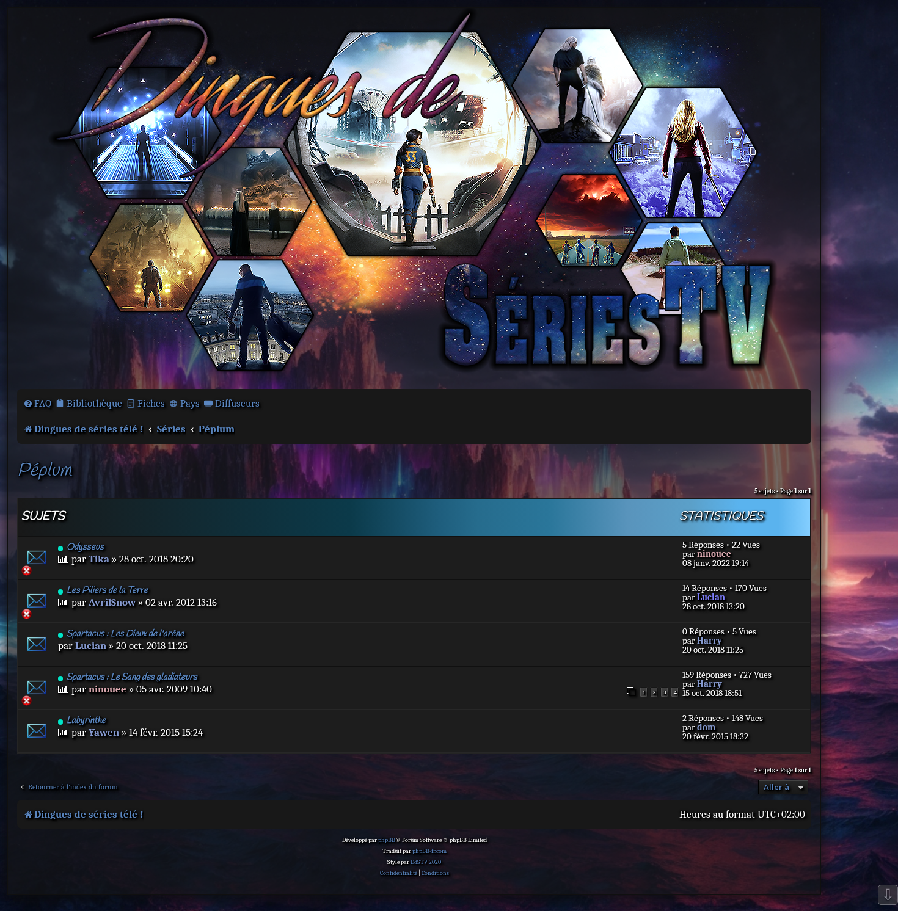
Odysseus (85, 547)
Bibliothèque (94, 403)
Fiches (151, 403)
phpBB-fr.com (429, 851)
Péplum (44, 471)
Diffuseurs (237, 403)
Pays (190, 403)
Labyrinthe (86, 720)
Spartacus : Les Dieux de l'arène (125, 634)
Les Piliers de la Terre (107, 590)
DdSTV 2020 (426, 862)
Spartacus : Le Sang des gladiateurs (132, 677)
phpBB (386, 840)
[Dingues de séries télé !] (414, 197)
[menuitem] (37, 404)
